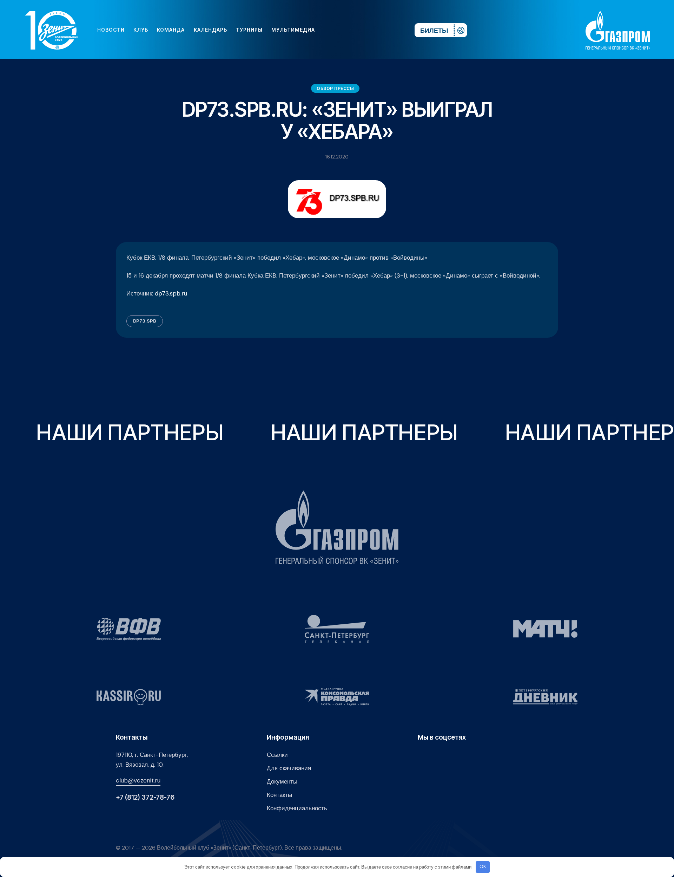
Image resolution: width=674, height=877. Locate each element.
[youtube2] (344, 30)
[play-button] (355, 30)
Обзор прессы (335, 88)
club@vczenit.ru (138, 780)
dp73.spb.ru (171, 293)
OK (483, 867)
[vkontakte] (332, 30)
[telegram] (366, 30)
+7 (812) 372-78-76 (145, 797)
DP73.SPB (144, 321)
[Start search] (388, 29)
